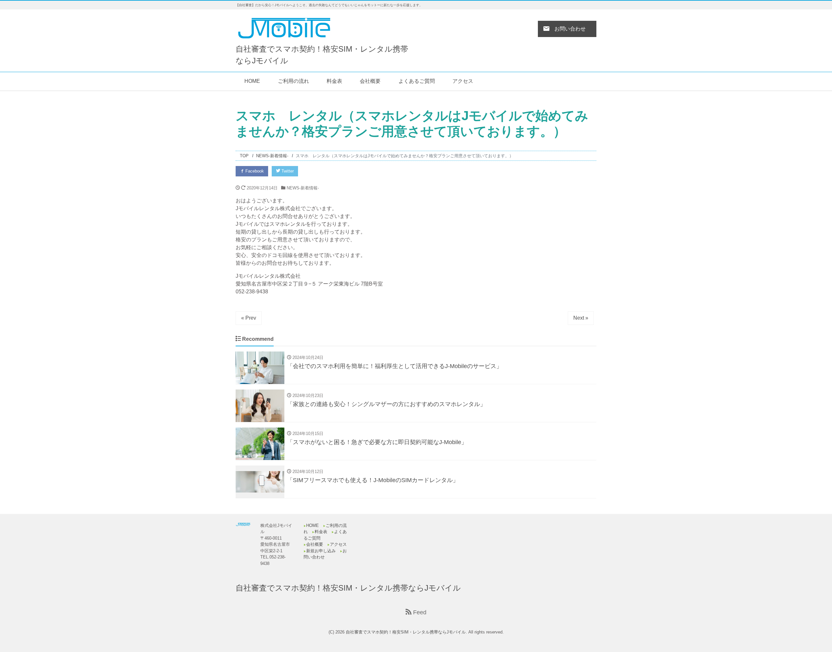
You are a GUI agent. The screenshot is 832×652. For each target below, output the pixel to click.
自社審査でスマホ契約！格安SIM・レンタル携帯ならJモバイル (348, 587)
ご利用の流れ (293, 81)
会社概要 (370, 81)
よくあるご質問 (416, 81)
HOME (252, 81)
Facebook (254, 171)
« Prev (248, 318)
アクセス (462, 81)
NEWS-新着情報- (303, 187)
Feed (418, 612)
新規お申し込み (321, 550)
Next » (580, 318)
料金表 (334, 81)
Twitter (287, 171)
